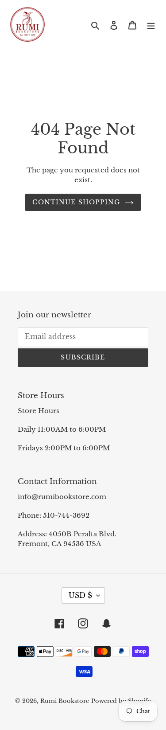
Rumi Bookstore (64, 701)
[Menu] (151, 24)
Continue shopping (76, 202)
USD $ (80, 595)
